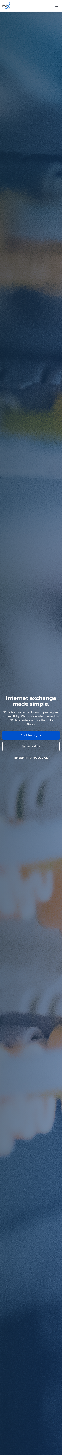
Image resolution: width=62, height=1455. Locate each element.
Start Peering (29, 735)
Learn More (33, 746)
